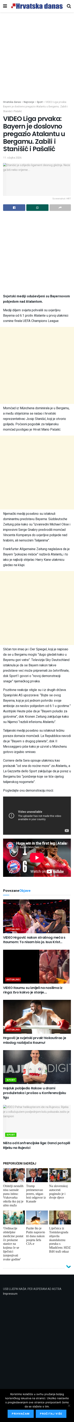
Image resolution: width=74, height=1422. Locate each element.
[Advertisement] (37, 61)
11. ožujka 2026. (12, 158)
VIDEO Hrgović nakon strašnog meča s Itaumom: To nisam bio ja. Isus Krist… (34, 939)
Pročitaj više (51, 1414)
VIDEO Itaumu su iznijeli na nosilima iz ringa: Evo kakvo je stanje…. (32, 990)
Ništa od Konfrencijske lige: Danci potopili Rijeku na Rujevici (36, 1145)
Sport (11, 1080)
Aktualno (13, 929)
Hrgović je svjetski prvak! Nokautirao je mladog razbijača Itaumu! (34, 1040)
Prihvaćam (21, 1414)
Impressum (10, 1294)
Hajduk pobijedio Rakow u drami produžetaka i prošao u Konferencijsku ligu (34, 1093)
